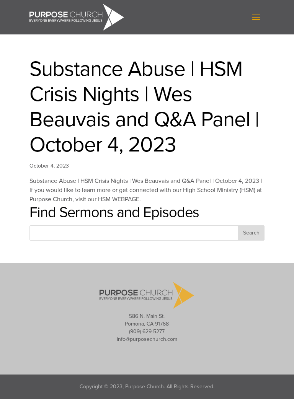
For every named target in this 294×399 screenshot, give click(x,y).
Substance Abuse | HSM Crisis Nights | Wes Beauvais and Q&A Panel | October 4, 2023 (144, 107)
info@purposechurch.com (147, 339)
